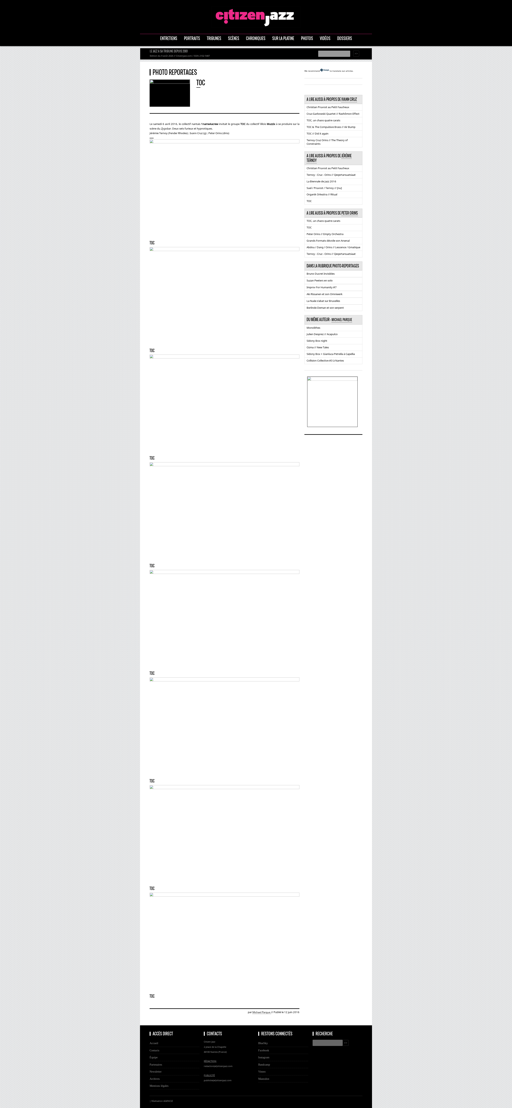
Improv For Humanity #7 (322, 287)
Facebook (263, 1050)
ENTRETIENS (168, 38)
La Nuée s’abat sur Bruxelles (323, 301)
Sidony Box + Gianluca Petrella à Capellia (331, 354)
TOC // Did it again (317, 133)
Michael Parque (261, 1012)
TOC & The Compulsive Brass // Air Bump (331, 127)
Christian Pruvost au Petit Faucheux (328, 107)
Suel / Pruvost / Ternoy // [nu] (324, 188)
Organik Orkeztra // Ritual (322, 194)
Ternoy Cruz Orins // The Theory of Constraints (327, 142)
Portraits (192, 38)
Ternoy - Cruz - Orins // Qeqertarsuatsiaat (331, 175)
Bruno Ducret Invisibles (321, 273)
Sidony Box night (317, 341)
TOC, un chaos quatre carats (323, 120)
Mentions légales (159, 1085)
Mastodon (263, 1078)
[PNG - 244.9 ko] (332, 379)
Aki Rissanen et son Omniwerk (324, 294)
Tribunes (214, 38)
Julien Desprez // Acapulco (322, 334)
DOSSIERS (344, 38)
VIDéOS (325, 38)
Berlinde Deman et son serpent (325, 307)
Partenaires (156, 1064)
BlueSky (263, 1043)
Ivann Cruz (349, 99)
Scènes (233, 38)
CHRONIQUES (255, 38)
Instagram (263, 1057)
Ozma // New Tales (318, 347)
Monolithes (313, 327)
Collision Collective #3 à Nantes (325, 360)
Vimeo (262, 1071)
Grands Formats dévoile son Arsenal (328, 240)
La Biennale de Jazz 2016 (321, 181)
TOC (309, 201)
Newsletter (156, 1071)
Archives (155, 1078)
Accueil (154, 1043)
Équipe (154, 1057)
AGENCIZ (168, 1100)
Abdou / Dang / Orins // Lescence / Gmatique (333, 247)
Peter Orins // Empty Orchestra (325, 234)
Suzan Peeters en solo (320, 280)
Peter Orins (349, 213)
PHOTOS (307, 38)
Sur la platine (283, 38)
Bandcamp (264, 1064)
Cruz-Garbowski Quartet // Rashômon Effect (333, 114)
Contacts (154, 1050)
